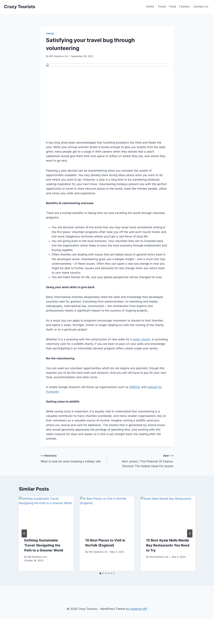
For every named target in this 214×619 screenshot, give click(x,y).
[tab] (100, 573)
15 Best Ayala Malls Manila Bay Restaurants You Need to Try (167, 545)
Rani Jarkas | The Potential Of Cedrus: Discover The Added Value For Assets (147, 461)
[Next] (189, 533)
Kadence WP (138, 608)
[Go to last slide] (24, 533)
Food (172, 6)
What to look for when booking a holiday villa (71, 458)
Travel (162, 6)
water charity (141, 339)
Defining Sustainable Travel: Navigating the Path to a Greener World (43, 545)
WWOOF (134, 387)
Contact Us (200, 6)
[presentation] (46, 514)
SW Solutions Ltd (58, 56)
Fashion (184, 6)
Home (150, 6)
